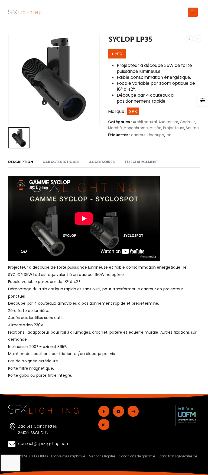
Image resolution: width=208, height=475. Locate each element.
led (168, 135)
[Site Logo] (24, 12)
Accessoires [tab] (102, 161)
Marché (115, 128)
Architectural (145, 122)
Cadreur (187, 122)
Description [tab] (20, 161)
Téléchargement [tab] (141, 161)
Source (192, 128)
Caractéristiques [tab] (61, 161)
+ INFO (116, 53)
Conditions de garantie (137, 456)
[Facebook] (103, 411)
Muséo (155, 128)
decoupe (155, 135)
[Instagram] (133, 411)
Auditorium (168, 122)
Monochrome (135, 128)
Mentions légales (102, 456)
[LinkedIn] (103, 424)
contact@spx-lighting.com (44, 443)
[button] (193, 12)
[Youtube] (118, 411)
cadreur (138, 135)
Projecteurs (173, 128)
